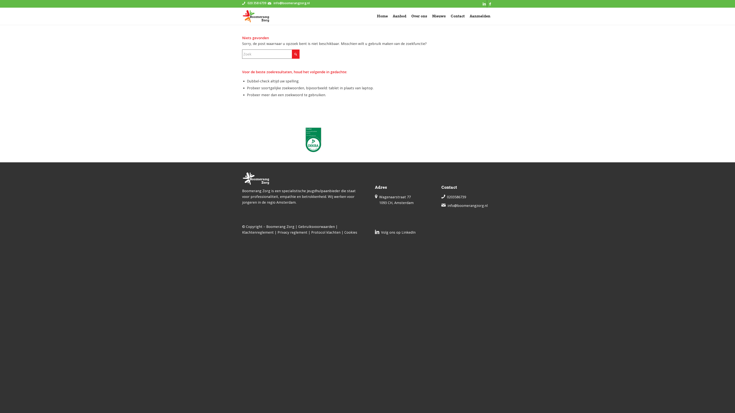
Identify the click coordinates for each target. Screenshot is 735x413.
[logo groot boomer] (256, 16)
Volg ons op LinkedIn (398, 232)
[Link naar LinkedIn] (484, 4)
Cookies (350, 232)
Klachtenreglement (258, 232)
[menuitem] (382, 16)
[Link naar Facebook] (490, 4)
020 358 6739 (256, 3)
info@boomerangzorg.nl (292, 3)
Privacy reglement (292, 232)
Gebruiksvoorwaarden (316, 226)
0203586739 (456, 197)
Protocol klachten (326, 232)
